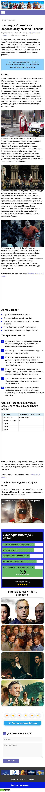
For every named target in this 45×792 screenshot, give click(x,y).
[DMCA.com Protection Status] (5, 791)
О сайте (22, 779)
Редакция (30, 779)
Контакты (14, 779)
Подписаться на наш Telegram (24, 723)
